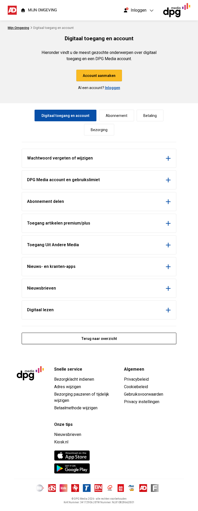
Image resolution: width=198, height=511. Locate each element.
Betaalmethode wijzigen (75, 407)
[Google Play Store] (72, 468)
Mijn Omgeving (18, 28)
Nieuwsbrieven (67, 434)
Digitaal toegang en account (65, 116)
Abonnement (116, 116)
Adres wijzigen (67, 386)
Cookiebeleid (136, 386)
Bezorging (99, 130)
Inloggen (112, 88)
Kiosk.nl (61, 442)
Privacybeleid (136, 379)
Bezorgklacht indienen (74, 379)
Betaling (150, 116)
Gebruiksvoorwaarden (143, 394)
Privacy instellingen (141, 401)
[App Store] (72, 455)
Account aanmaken (99, 76)
